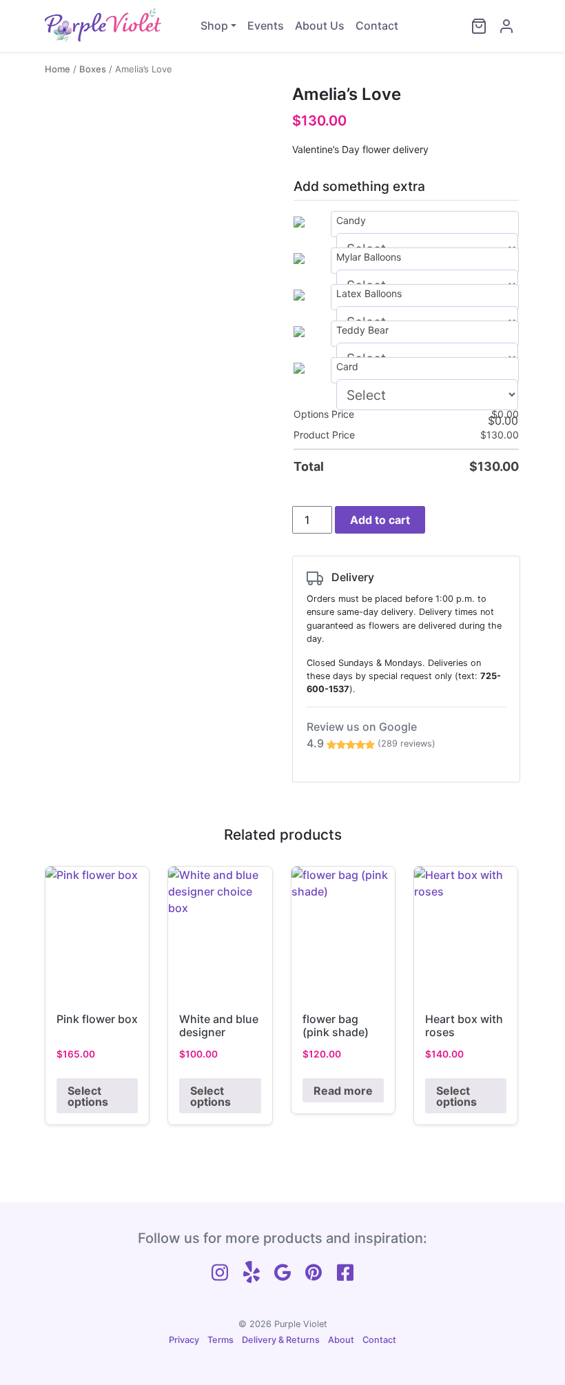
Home (57, 68)
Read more (343, 1091)
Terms (220, 1340)
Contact (377, 25)
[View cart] (479, 26)
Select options (88, 1096)
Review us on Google (371, 735)
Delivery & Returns (281, 1340)
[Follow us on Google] (282, 1270)
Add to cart (380, 520)
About (341, 1340)
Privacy (184, 1340)
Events (265, 25)
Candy (351, 220)
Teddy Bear (362, 330)
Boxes (92, 68)
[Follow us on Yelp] (251, 1270)
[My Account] (506, 26)
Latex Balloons (369, 293)
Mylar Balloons (368, 257)
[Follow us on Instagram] (220, 1270)
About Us (320, 25)
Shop (214, 25)
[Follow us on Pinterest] (313, 1270)
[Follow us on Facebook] (345, 1270)
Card (347, 366)
